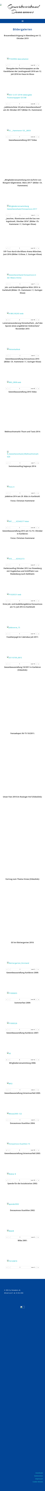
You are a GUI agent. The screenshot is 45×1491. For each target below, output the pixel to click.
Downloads (39, 1473)
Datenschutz (38, 1476)
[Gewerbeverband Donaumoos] (22, 9)
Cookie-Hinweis (38, 1482)
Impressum (39, 1479)
